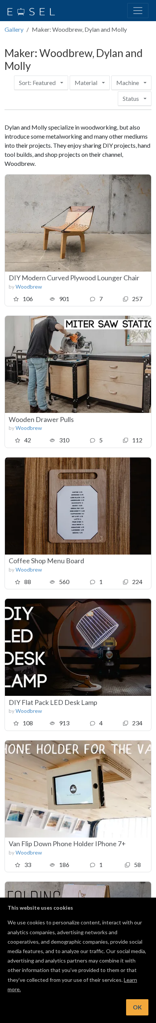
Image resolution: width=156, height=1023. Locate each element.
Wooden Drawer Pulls (41, 419)
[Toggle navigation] (137, 10)
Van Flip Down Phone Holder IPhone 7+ (67, 843)
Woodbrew (29, 286)
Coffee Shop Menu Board (46, 560)
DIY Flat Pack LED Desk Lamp (53, 702)
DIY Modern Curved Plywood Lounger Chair (74, 278)
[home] (31, 10)
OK (137, 1007)
